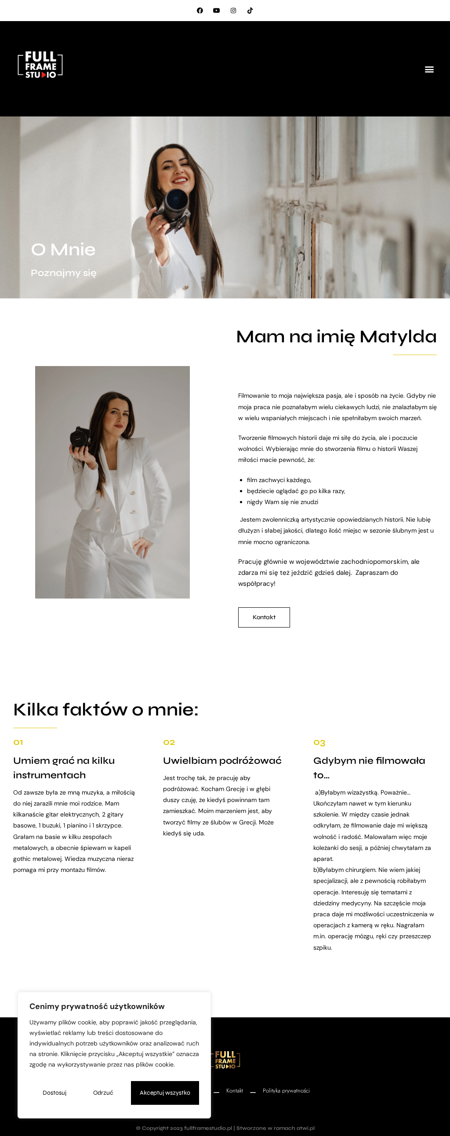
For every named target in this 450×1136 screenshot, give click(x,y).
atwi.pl (306, 1128)
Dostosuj (54, 1092)
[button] (429, 69)
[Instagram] (233, 10)
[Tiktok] (250, 10)
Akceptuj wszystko (165, 1092)
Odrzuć (103, 1092)
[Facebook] (200, 10)
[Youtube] (216, 10)
